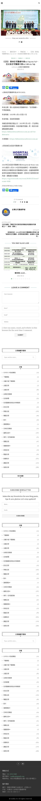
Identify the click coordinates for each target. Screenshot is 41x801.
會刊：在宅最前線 (21, 437)
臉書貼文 (20, 58)
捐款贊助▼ (21, 424)
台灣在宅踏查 (21, 394)
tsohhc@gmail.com (17, 776)
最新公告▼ (13, 51)
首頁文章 (27, 58)
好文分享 (21, 407)
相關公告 (21, 441)
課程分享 (21, 463)
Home (4, 51)
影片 (21, 420)
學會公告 (23, 51)
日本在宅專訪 (21, 428)
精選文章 (21, 454)
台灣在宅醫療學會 (23, 67)
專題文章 (21, 415)
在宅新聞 (21, 398)
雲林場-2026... (20, 273)
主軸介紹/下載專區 (21, 381)
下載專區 (21, 377)
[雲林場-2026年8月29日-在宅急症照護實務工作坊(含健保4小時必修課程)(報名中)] (20, 258)
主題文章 (21, 385)
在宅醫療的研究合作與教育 (21, 403)
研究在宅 (21, 450)
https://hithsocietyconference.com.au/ (24, 139)
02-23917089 (12, 774)
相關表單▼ (21, 446)
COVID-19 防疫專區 (21, 372)
